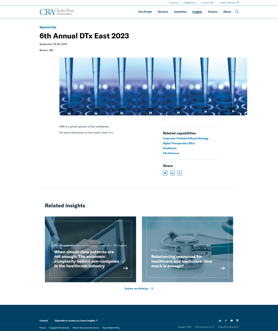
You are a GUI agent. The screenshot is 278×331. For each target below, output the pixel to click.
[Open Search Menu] (237, 11)
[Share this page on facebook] (179, 173)
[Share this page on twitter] (165, 173)
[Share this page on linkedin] (172, 173)
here (110, 132)
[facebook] (226, 320)
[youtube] (232, 320)
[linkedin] (220, 320)
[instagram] (237, 320)
